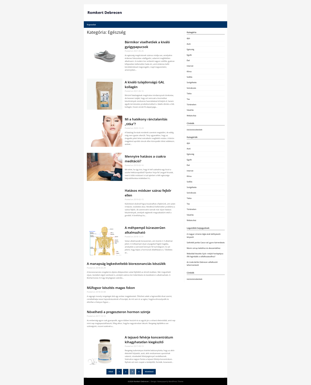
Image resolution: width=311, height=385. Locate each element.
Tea (188, 99)
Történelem (191, 104)
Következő (149, 371)
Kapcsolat (91, 24)
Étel (188, 60)
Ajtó (188, 38)
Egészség (190, 49)
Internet (190, 66)
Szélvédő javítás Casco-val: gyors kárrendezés (206, 242)
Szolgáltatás (192, 82)
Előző (111, 371)
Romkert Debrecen (104, 12)
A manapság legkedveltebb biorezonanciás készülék (126, 263)
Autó (189, 44)
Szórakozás (191, 88)
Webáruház (191, 115)
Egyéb (189, 55)
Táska (189, 93)
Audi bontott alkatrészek (194, 129)
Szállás (189, 77)
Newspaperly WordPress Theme (170, 381)
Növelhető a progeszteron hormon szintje (118, 312)
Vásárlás (190, 110)
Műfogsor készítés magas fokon (111, 288)
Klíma (189, 71)
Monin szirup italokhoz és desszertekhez (203, 248)
